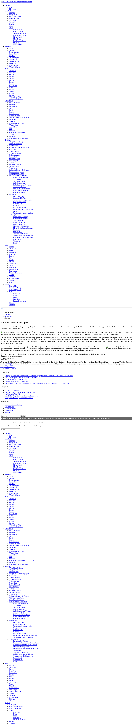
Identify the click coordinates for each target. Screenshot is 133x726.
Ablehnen (11, 367)
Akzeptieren (4, 367)
